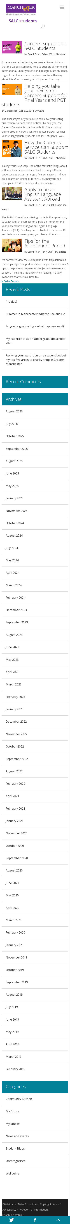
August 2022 (14, 771)
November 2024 (16, 511)
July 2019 (12, 1007)
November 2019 (16, 957)
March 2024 (14, 585)
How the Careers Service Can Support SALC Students (46, 147)
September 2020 (17, 858)
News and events (17, 1136)
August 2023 (14, 635)
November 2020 (16, 833)
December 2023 (16, 610)
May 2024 (12, 560)
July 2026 (12, 424)
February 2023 (15, 697)
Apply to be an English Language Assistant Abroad (42, 194)
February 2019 (15, 1069)
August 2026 (14, 411)
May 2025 (12, 486)
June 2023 (12, 647)
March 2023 (14, 684)
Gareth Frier (33, 54)
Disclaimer (8, 1204)
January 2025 (14, 498)
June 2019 (12, 1019)
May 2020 (12, 895)
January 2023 (14, 709)
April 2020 (12, 908)
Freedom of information (34, 1209)
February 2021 (15, 808)
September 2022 (17, 759)
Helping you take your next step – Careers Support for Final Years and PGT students (34, 95)
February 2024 (15, 598)
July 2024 (12, 548)
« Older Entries (10, 281)
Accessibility (9, 1209)
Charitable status (12, 1215)
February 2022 (15, 784)
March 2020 (14, 920)
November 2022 (16, 734)
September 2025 (17, 449)
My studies (60, 251)
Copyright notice (49, 1204)
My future (61, 54)
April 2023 (12, 672)
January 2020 (14, 945)
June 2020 (12, 883)
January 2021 (14, 821)
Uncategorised (15, 1161)
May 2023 (12, 660)
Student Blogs (15, 1148)
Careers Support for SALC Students (45, 45)
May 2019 (12, 1032)
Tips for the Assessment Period (44, 243)
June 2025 (12, 473)
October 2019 (15, 970)
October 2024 (15, 523)
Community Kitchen (19, 1099)
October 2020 (15, 846)
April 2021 (12, 796)
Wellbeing (12, 1173)
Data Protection (27, 1204)
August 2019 (14, 995)
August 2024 (14, 535)
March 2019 (14, 1057)
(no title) (11, 302)
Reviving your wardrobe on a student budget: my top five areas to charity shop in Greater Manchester (36, 359)
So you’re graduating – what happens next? (35, 326)
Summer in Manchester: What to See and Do (35, 314)
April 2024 (12, 573)
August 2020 (14, 870)
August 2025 (14, 461)
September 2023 (17, 622)
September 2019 (17, 982)
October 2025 (15, 436)
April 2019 (12, 1044)
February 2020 (15, 932)
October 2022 (15, 746)
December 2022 (16, 721)
